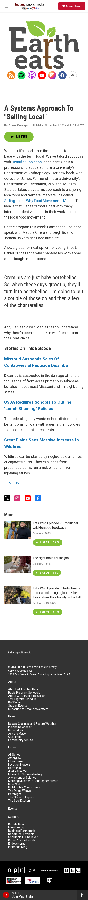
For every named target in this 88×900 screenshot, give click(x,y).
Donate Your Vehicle (21, 834)
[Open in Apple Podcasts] (32, 75)
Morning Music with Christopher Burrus (33, 781)
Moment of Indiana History (25, 774)
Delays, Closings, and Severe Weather (32, 723)
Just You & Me (17, 771)
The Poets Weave (19, 790)
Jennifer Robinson (27, 162)
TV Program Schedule (22, 699)
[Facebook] (62, 75)
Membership (16, 827)
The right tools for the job (51, 558)
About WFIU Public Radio (23, 689)
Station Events (17, 705)
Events (12, 808)
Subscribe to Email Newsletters (28, 709)
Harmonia (14, 767)
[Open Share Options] (73, 75)
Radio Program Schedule (24, 692)
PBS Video (15, 702)
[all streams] (82, 895)
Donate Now (16, 824)
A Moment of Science (22, 777)
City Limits (14, 736)
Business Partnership (22, 830)
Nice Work (14, 784)
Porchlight (14, 794)
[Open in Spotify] (21, 75)
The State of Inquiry (21, 797)
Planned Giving (17, 847)
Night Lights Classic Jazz (24, 787)
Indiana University (46, 667)
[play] (6, 895)
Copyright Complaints (20, 670)
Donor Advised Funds (21, 840)
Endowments (16, 843)
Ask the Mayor (17, 733)
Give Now (73, 6)
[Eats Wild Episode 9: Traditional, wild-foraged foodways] (17, 530)
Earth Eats (15, 483)
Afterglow (14, 758)
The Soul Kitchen (19, 800)
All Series (14, 754)
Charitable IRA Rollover (23, 837)
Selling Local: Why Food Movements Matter (39, 200)
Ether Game (16, 761)
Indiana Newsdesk (20, 727)
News (11, 716)
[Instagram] (52, 75)
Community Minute (20, 740)
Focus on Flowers (19, 764)
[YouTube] (42, 75)
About (12, 682)
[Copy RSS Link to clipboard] (11, 75)
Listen (12, 747)
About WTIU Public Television (26, 695)
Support (13, 816)
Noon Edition (16, 730)
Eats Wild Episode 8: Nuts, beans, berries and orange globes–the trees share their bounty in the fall (57, 592)
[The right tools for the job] (17, 564)
